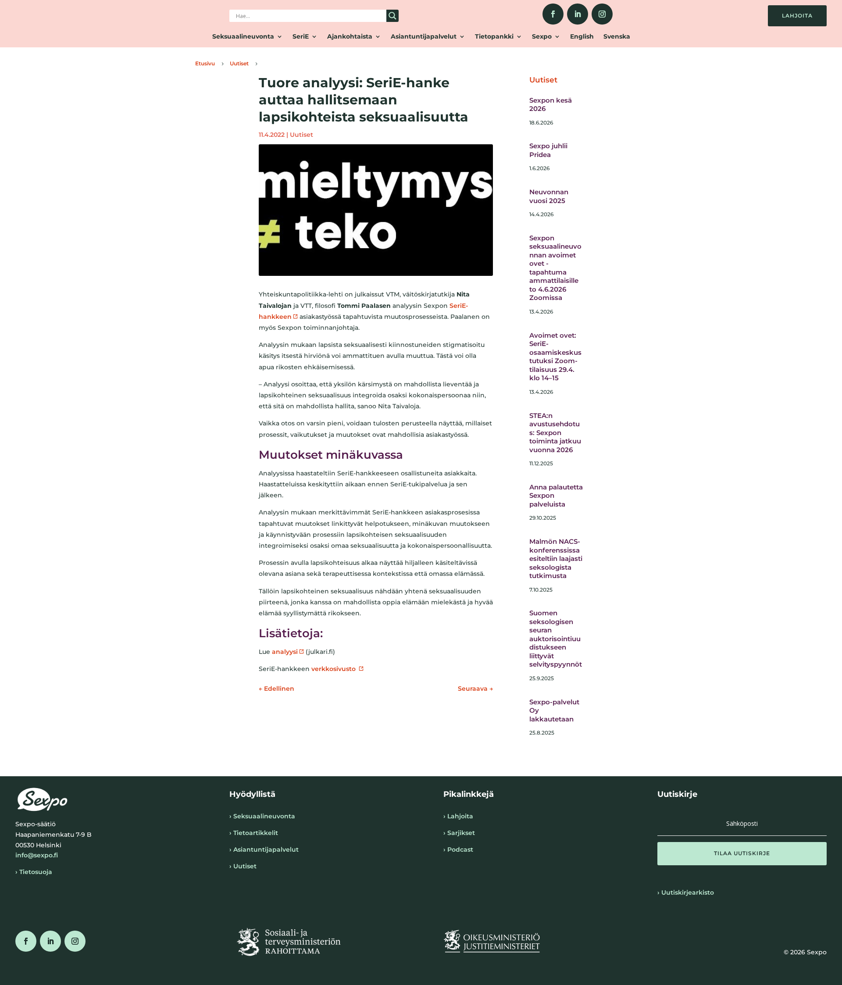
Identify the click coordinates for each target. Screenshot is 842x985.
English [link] (582, 36)
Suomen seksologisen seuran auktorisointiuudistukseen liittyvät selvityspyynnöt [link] (555, 638)
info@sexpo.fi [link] (36, 855)
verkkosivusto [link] (334, 669)
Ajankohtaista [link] (349, 36)
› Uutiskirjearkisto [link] (685, 892)
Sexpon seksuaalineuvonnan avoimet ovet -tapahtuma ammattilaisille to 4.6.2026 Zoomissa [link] (555, 268)
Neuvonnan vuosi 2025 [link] (548, 196)
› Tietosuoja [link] (33, 872)
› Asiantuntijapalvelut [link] (264, 849)
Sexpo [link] (542, 36)
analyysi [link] (285, 652)
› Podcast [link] (458, 849)
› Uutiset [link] (243, 866)
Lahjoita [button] (797, 15)
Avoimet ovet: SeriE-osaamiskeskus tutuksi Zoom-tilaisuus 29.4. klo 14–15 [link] (555, 356)
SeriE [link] (301, 36)
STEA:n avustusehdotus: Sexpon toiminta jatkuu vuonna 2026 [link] (555, 432)
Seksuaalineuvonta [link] (243, 36)
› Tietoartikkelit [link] (253, 833)
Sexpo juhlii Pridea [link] (548, 150)
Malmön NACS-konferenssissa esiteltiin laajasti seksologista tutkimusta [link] (555, 558)
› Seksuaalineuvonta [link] (262, 816)
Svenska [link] (616, 36)
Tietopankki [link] (494, 36)
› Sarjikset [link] (459, 833)
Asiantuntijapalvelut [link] (424, 36)
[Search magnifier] (392, 16)
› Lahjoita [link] (458, 816)
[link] (553, 14)
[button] (742, 853)
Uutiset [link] (301, 135)
